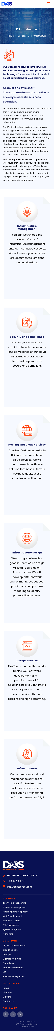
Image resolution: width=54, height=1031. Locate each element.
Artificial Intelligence (13, 967)
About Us (7, 992)
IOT (4, 972)
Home (11, 35)
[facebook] (6, 1014)
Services (22, 35)
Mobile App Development (15, 911)
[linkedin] (13, 1014)
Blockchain (8, 963)
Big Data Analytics (12, 958)
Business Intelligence (13, 976)
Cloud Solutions (10, 950)
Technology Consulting (14, 902)
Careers (7, 996)
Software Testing (11, 920)
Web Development (12, 916)
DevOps (7, 954)
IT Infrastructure (11, 925)
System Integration (12, 929)
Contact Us (8, 1001)
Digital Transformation (14, 945)
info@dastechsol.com (19, 886)
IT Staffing (8, 933)
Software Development (14, 907)
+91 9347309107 (15, 881)
